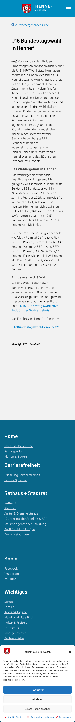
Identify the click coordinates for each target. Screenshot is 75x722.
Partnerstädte (14, 638)
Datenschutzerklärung (42, 717)
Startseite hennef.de (18, 446)
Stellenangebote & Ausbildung (25, 524)
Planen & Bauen (15, 456)
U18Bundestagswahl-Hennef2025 (35, 327)
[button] (70, 652)
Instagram (11, 574)
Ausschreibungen (16, 534)
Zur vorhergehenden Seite (32, 25)
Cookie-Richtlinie (16, 717)
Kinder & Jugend (15, 612)
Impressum (65, 717)
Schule (9, 602)
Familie (9, 607)
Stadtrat (10, 508)
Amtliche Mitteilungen (19, 529)
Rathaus (10, 503)
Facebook (11, 568)
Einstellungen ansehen (37, 708)
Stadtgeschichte (15, 633)
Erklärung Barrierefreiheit (22, 475)
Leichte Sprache (15, 480)
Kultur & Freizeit (15, 623)
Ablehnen (37, 699)
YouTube (10, 579)
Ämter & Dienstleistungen (22, 513)
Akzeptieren (37, 689)
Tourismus (11, 628)
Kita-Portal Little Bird (18, 617)
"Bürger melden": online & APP (25, 519)
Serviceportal (13, 451)
